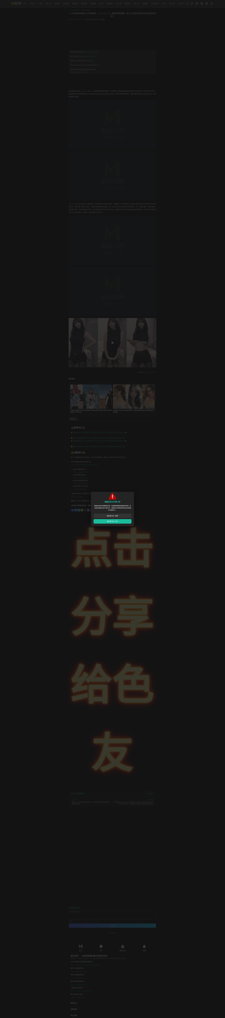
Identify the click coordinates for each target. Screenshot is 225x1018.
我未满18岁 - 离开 (112, 516)
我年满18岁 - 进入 (112, 521)
